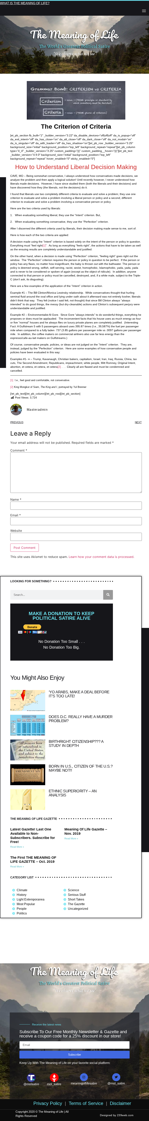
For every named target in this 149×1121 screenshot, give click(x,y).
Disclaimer (120, 1103)
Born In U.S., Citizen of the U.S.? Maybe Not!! (81, 768)
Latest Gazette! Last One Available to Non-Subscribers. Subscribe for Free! (32, 835)
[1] (44, 245)
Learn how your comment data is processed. (101, 557)
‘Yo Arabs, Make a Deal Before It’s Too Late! (79, 694)
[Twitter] (116, 1077)
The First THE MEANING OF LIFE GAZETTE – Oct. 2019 (33, 860)
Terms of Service (86, 1103)
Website (16, 530)
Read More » (17, 847)
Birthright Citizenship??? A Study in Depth (76, 743)
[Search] (108, 595)
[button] (144, 10)
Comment (18, 450)
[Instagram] (84, 1077)
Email (15, 515)
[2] (59, 366)
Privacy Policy (47, 1103)
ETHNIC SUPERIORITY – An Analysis (72, 793)
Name (15, 499)
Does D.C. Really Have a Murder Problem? (81, 719)
